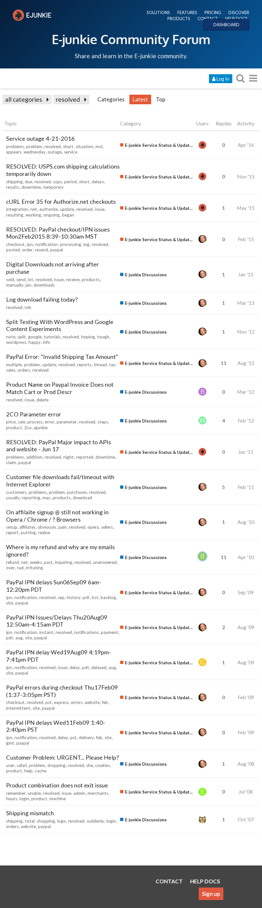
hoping (88, 336)
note (10, 336)
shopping (56, 765)
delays (98, 181)
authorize (48, 209)
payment (109, 632)
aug (19, 637)
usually (12, 497)
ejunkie (41, 427)
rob (28, 307)
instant (46, 632)
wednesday (34, 151)
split (22, 336)
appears (13, 151)
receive (73, 279)
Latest (140, 99)
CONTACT (207, 18)
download (82, 497)
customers (16, 492)
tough (103, 336)
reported (84, 457)
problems (15, 146)
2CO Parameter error (33, 414)
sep (61, 597)
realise (44, 532)
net (33, 209)
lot (30, 279)
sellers (107, 527)
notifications (86, 632)
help (28, 770)
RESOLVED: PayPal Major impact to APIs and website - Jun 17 (58, 445)
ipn (30, 244)
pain (62, 527)
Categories (111, 99)
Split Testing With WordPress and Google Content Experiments (59, 325)
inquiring (63, 562)
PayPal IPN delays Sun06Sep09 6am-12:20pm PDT (53, 586)
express (61, 702)
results (12, 187)
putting (28, 532)
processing (70, 244)
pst (48, 702)
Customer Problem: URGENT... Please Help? (62, 757)
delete (42, 399)
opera (93, 527)
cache (40, 770)
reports (84, 364)
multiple (14, 364)
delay (75, 667)
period (70, 181)
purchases (77, 492)
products (91, 279)
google (35, 336)
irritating (34, 567)
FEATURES (187, 12)
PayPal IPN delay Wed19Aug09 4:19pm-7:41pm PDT (58, 656)
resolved (68, 99)
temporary (53, 187)
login (24, 798)
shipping (14, 181)
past (48, 562)
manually (14, 285)
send (21, 279)
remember (16, 793)
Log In (222, 78)
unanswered (105, 562)
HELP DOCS (236, 18)
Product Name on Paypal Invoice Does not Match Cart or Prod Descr (59, 388)
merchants (98, 793)
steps (102, 421)
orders (24, 370)
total (30, 821)
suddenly (95, 821)
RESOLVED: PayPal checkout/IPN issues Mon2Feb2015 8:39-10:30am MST (58, 233)
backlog (108, 597)
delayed (98, 667)
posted (13, 249)
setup (11, 527)
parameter (67, 421)
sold (10, 279)
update (67, 209)
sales (10, 370)
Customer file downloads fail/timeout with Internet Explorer (60, 480)
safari (22, 765)
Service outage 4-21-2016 (40, 138)
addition (34, 457)
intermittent (18, 708)
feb (105, 702)
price (11, 421)
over (10, 567)
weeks (36, 562)
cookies (102, 765)
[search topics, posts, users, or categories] (240, 78)
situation (84, 146)
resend (41, 249)
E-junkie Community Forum (131, 39)
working (33, 214)
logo (61, 821)
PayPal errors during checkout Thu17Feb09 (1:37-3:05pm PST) (62, 691)
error (49, 421)
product (14, 427)
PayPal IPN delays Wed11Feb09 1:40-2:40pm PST (55, 726)
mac (46, 497)
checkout (15, 244)
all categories (23, 99)
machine (58, 798)
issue (99, 209)
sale (21, 421)
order (27, 249)
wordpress (16, 342)
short (68, 146)
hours (11, 798)
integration (17, 209)
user (10, 765)
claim (11, 462)
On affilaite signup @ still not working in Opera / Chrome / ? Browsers (57, 516)
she (89, 765)
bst (95, 597)
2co (28, 427)
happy (34, 342)
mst (99, 146)
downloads (44, 285)
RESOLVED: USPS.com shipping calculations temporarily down (62, 170)
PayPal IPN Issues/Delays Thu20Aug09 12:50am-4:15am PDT (56, 621)
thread (100, 364)
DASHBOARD (226, 24)
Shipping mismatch (30, 813)
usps (57, 181)
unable (34, 793)
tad (20, 567)
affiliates (27, 527)
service (70, 151)
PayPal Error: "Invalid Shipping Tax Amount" (62, 356)
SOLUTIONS (158, 12)
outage (55, 151)
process (34, 421)
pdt (86, 597)
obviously (47, 527)
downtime (31, 187)
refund (12, 562)
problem (34, 146)
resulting (14, 214)
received (40, 370)
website (92, 702)
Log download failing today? (42, 299)
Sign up (211, 893)
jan (28, 285)
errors (76, 702)
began (68, 214)
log (86, 244)
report (12, 532)
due (28, 181)
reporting (31, 497)
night (68, 457)
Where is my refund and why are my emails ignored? (60, 550)
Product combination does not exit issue (57, 785)
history (74, 597)
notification (46, 244)
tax (112, 364)
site (9, 602)
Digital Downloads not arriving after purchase (52, 268)
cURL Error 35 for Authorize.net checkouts (61, 201)
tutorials (52, 336)
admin (79, 793)
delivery (86, 737)
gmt (10, 743)
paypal (56, 249)
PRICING (212, 12)
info (46, 342)
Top (160, 99)
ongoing (51, 214)
